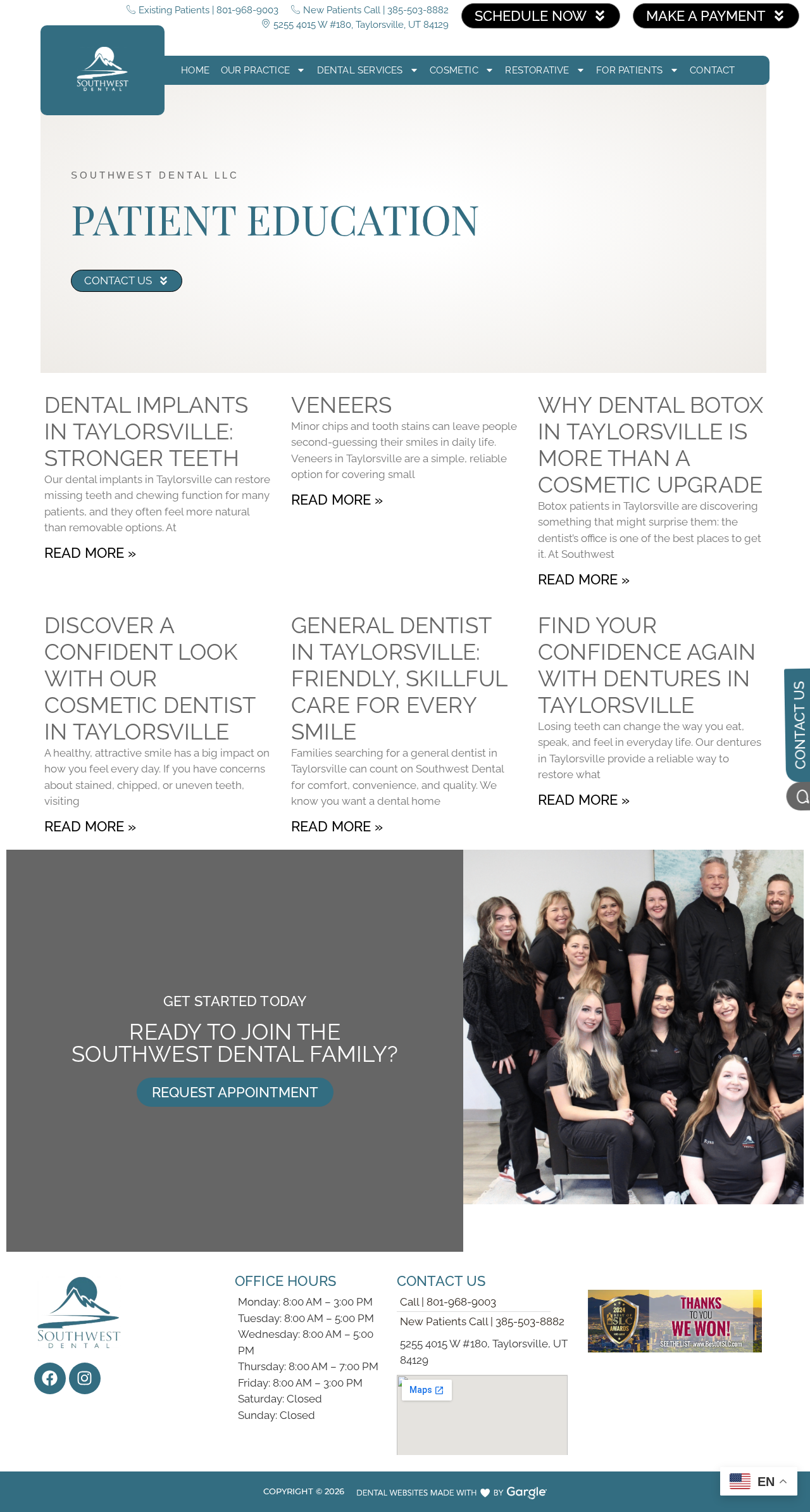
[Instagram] (85, 1378)
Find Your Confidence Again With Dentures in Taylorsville (647, 665)
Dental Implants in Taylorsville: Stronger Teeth (146, 431)
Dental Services (360, 70)
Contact (712, 70)
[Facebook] (50, 1378)
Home (195, 70)
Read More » (90, 553)
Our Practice (255, 70)
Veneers (341, 405)
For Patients (629, 70)
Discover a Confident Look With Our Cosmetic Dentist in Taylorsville (149, 678)
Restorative (537, 70)
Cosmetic (454, 70)
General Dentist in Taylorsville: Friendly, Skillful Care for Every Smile (399, 678)
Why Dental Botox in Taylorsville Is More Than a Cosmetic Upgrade (650, 445)
